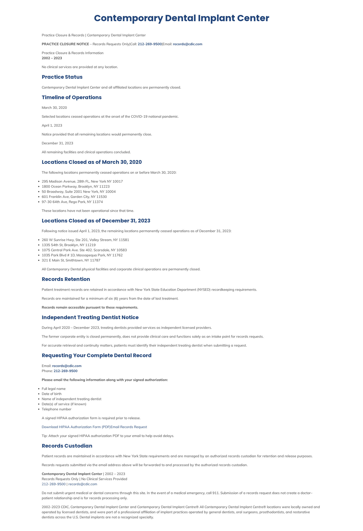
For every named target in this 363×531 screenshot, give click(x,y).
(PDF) (106, 427)
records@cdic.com (187, 44)
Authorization (81, 427)
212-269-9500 (150, 44)
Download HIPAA (56, 427)
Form (97, 427)
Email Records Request (129, 427)
